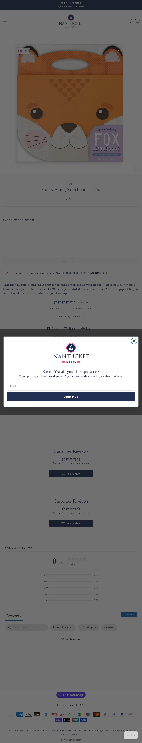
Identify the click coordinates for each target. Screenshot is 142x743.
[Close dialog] (134, 341)
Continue (70, 396)
